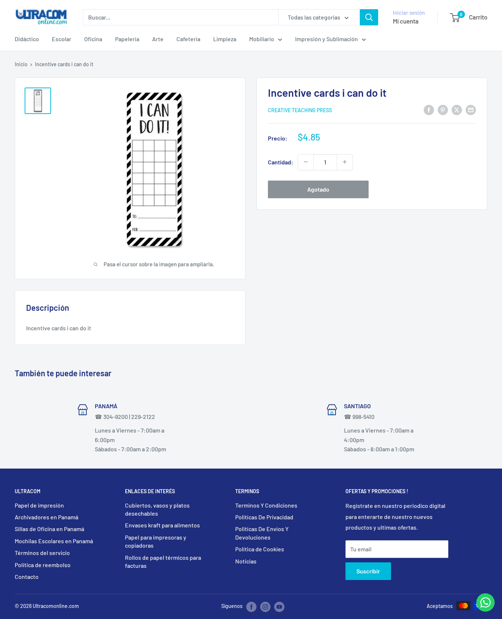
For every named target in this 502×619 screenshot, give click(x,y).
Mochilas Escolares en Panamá (54, 540)
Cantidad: (280, 162)
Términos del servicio (42, 552)
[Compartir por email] (471, 109)
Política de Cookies (259, 548)
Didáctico (27, 38)
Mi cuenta (406, 21)
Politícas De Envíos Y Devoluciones (261, 532)
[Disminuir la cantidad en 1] (305, 162)
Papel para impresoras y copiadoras (155, 541)
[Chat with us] (485, 609)
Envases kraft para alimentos (162, 525)
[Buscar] (369, 17)
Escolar (61, 38)
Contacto (27, 576)
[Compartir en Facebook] (429, 109)
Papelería (127, 38)
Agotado (318, 188)
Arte (158, 38)
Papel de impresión (39, 505)
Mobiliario (261, 38)
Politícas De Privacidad (264, 516)
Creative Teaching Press (300, 110)
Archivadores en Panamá (46, 516)
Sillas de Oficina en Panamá (49, 528)
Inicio (21, 64)
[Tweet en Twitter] (457, 109)
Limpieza (224, 38)
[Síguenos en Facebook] (251, 606)
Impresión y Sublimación (326, 38)
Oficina (93, 38)
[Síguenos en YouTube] (279, 606)
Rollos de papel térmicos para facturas (163, 561)
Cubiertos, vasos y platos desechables (157, 509)
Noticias (246, 561)
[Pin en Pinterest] (443, 109)
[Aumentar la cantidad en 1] (344, 162)
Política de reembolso (43, 564)
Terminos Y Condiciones (266, 505)
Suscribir (368, 571)
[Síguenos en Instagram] (265, 606)
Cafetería (188, 38)
